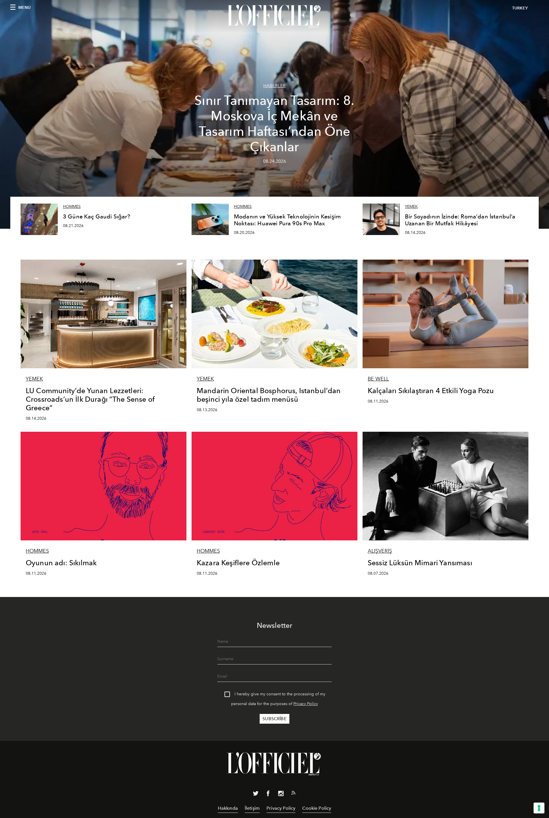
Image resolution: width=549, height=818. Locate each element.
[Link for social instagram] (281, 794)
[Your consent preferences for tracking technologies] (539, 808)
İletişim (252, 808)
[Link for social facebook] (268, 794)
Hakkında (228, 808)
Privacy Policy (305, 703)
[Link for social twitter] (255, 794)
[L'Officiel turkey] (274, 16)
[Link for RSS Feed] (293, 794)
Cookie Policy (316, 808)
